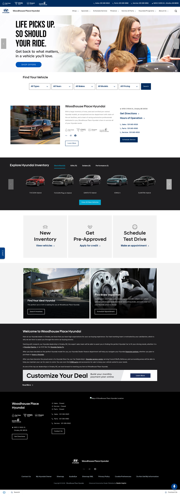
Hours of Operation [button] (131, 118)
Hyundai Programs (146, 11)
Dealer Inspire (121, 483)
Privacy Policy (104, 477)
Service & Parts (127, 11)
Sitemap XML (87, 477)
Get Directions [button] (128, 113)
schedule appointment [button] (105, 311)
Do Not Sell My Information (147, 477)
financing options (131, 352)
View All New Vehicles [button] (90, 202)
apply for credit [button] (89, 246)
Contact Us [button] (58, 431)
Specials (84, 11)
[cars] (66, 136)
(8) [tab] (59, 166)
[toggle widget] (174, 487)
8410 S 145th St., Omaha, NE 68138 (166, 3)
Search (146, 86)
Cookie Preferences (123, 477)
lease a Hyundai (38, 355)
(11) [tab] (73, 166)
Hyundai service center (94, 359)
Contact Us (26, 477)
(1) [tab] (102, 166)
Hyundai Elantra (30, 347)
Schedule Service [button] (128, 140)
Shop (74, 11)
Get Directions (19, 436)
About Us (162, 11)
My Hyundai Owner (44, 477)
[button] (176, 11)
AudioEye (73, 477)
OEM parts (74, 362)
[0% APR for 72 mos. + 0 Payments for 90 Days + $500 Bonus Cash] (90, 43)
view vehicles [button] (44, 246)
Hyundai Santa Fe (57, 347)
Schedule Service (100, 11)
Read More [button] (26, 385)
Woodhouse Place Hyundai (75, 483)
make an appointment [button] (134, 246)
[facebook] (75, 136)
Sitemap (60, 477)
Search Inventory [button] (36, 311)
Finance (113, 11)
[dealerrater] (71, 136)
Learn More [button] (72, 143)
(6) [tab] (86, 166)
